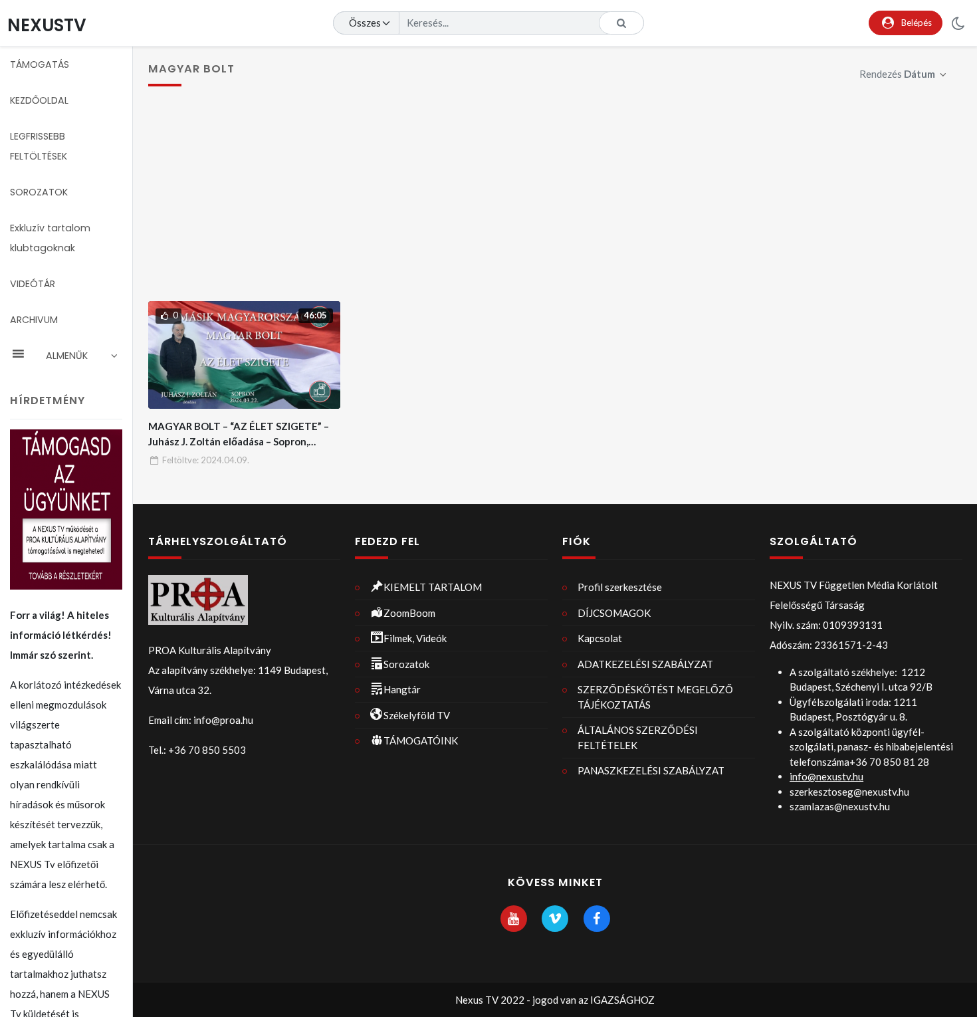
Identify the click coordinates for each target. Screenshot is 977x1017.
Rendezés (897, 74)
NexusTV (46, 25)
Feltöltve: (205, 460)
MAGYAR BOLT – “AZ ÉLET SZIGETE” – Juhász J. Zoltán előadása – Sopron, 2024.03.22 (238, 441)
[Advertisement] (555, 201)
